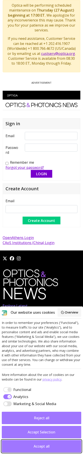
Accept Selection (41, 432)
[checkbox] (16, 389)
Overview (71, 312)
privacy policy (52, 379)
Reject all (41, 418)
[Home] (30, 285)
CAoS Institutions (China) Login (28, 242)
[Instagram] (19, 258)
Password (12, 150)
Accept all (42, 446)
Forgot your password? (25, 167)
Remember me (22, 162)
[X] (5, 258)
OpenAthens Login (18, 237)
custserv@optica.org (58, 53)
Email (10, 135)
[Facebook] (12, 258)
